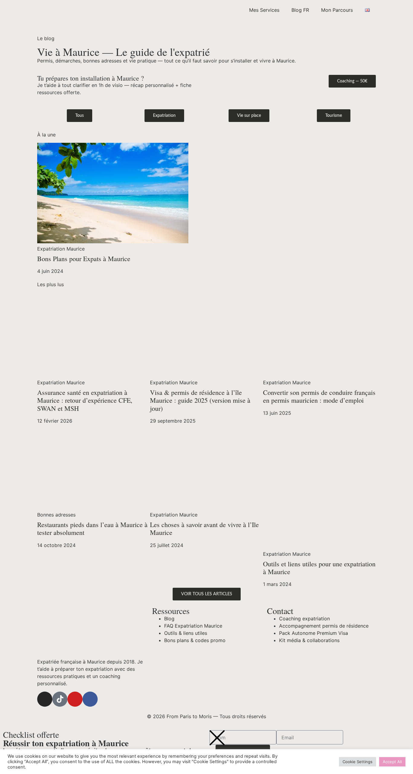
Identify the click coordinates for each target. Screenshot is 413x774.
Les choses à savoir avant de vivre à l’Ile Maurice (204, 528)
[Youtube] (75, 699)
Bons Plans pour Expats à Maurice (83, 258)
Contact (280, 610)
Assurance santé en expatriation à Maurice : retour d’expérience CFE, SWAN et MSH (84, 400)
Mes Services (264, 10)
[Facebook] (90, 699)
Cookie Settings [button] (357, 761)
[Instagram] (44, 699)
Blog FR (300, 10)
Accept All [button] (392, 761)
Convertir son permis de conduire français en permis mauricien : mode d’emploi (319, 396)
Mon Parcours (337, 10)
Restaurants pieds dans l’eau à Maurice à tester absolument (92, 528)
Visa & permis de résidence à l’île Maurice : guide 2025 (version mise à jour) (200, 400)
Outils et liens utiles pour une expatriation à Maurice (319, 567)
